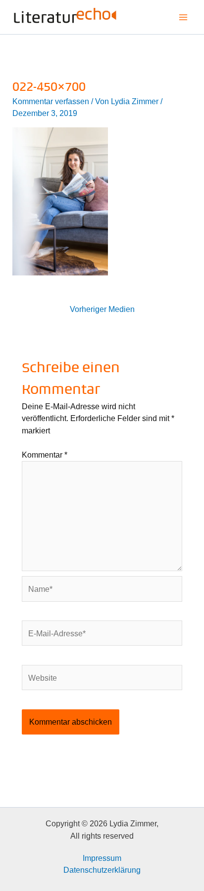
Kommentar (44, 454)
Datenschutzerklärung (102, 869)
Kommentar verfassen (50, 101)
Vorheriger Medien (102, 309)
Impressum (102, 857)
